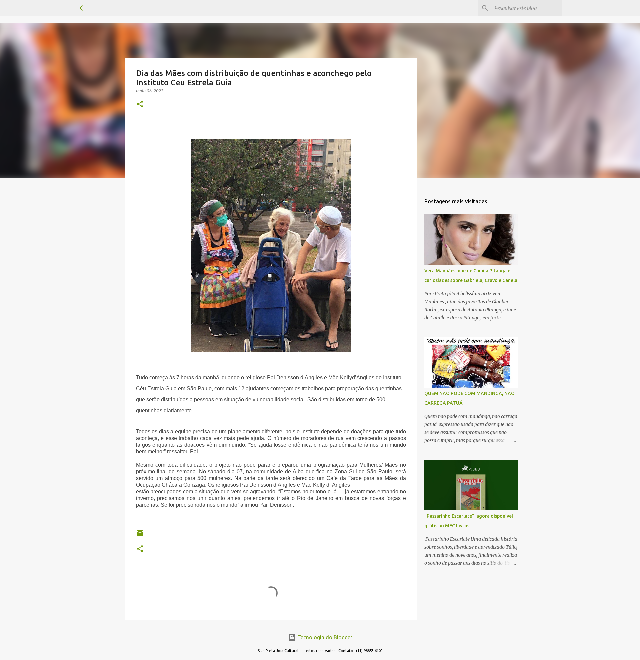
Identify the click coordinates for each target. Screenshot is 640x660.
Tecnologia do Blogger (324, 637)
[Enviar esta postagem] (140, 535)
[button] (140, 104)
